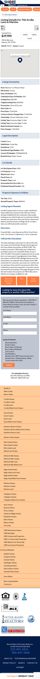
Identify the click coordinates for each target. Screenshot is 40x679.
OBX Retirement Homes (12, 530)
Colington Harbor (10, 497)
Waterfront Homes (11, 451)
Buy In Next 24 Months (13, 349)
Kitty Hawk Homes (10, 442)
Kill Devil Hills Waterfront (13, 465)
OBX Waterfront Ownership (14, 542)
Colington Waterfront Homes (14, 500)
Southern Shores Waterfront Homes (17, 429)
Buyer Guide (8, 394)
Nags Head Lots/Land (12, 472)
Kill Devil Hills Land (10, 462)
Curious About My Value (14, 360)
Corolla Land (8, 405)
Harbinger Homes (10, 563)
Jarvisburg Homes (10, 566)
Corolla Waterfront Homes (13, 408)
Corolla (5, 9)
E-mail (5, 324)
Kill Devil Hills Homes (11, 456)
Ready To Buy (10, 345)
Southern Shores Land (12, 432)
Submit (9, 365)
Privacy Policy (9, 663)
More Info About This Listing (8, 281)
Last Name (7, 317)
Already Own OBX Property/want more (19, 356)
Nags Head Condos (11, 475)
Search (21, 663)
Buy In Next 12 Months (13, 347)
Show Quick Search (10, 14)
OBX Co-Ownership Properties (15, 539)
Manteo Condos (9, 486)
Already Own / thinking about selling (18, 358)
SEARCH (7, 388)
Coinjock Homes (10, 557)
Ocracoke (7, 525)
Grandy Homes (9, 560)
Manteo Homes (9, 483)
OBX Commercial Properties (14, 536)
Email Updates (33, 280)
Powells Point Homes (11, 572)
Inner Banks (8, 576)
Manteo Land (8, 489)
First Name (7, 310)
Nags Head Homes (10, 469)
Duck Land (8, 419)
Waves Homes (9, 522)
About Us (8, 658)
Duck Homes (8, 413)
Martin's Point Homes (11, 437)
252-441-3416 (19, 649)
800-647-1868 (21, 652)
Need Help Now (11, 343)
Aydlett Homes (9, 554)
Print (21, 279)
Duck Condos (8, 416)
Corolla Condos (9, 402)
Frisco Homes (9, 511)
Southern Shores (25, 9)
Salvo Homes (8, 519)
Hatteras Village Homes (12, 514)
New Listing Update (11, 581)
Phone (5, 330)
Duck (13, 9)
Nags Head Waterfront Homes (15, 478)
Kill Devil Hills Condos (11, 459)
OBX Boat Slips (9, 533)
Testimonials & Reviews (25, 658)
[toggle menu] (2, 5)
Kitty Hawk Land (10, 448)
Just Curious (9, 351)
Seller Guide (8, 391)
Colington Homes (10, 494)
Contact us (8, 584)
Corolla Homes (9, 399)
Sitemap (20, 667)
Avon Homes (8, 505)
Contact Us (32, 663)
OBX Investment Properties (14, 545)
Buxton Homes (9, 508)
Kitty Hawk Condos (11, 445)
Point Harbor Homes (11, 569)
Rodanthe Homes (10, 517)
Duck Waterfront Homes (13, 422)
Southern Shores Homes (12, 426)
